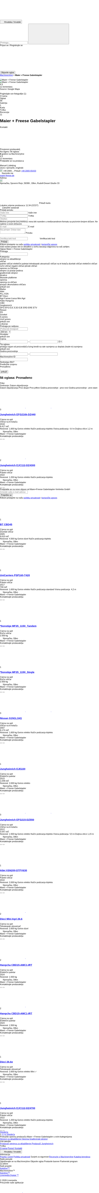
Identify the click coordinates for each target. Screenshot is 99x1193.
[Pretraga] (48, 34)
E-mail (31, 227)
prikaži (4, 372)
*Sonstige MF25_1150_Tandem (18, 626)
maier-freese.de (7, 175)
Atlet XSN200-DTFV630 (13, 870)
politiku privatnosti (32, 244)
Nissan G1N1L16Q (11, 718)
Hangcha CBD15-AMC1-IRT (16, 965)
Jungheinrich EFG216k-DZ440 (18, 414)
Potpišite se (6, 495)
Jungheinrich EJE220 (12, 769)
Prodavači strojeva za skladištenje (16, 1144)
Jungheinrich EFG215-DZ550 (17, 819)
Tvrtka (31, 216)
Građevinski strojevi (39, 1139)
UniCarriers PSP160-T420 (15, 575)
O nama (3, 1148)
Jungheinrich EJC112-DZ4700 (17, 1108)
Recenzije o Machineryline (61, 1157)
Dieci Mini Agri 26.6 (11, 919)
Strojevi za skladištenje (11, 1139)
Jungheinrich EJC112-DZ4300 (17, 465)
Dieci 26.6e (6, 1061)
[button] (49, 59)
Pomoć (11, 1148)
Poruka (29, 233)
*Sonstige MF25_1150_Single (17, 672)
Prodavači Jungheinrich (42, 1144)
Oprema (26, 1139)
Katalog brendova (82, 1157)
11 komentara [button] (6, 87)
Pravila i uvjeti (6, 1157)
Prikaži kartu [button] (45, 203)
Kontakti (18, 1148)
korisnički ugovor (49, 244)
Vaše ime (32, 213)
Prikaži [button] (17, 171)
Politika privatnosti (21, 1157)
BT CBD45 (6, 524)
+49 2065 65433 (28, 171)
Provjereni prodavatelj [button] (10, 149)
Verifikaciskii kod (47, 238)
